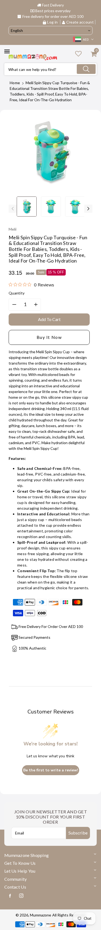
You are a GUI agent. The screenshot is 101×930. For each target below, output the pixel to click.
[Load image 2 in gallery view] (51, 207)
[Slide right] (88, 209)
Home (15, 82)
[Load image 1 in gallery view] (27, 207)
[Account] (78, 53)
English (17, 30)
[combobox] (50, 69)
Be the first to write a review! (50, 770)
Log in (52, 22)
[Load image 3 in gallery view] (75, 207)
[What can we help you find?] (86, 69)
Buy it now (49, 337)
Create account (79, 22)
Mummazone (40, 915)
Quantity (17, 293)
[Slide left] (13, 209)
